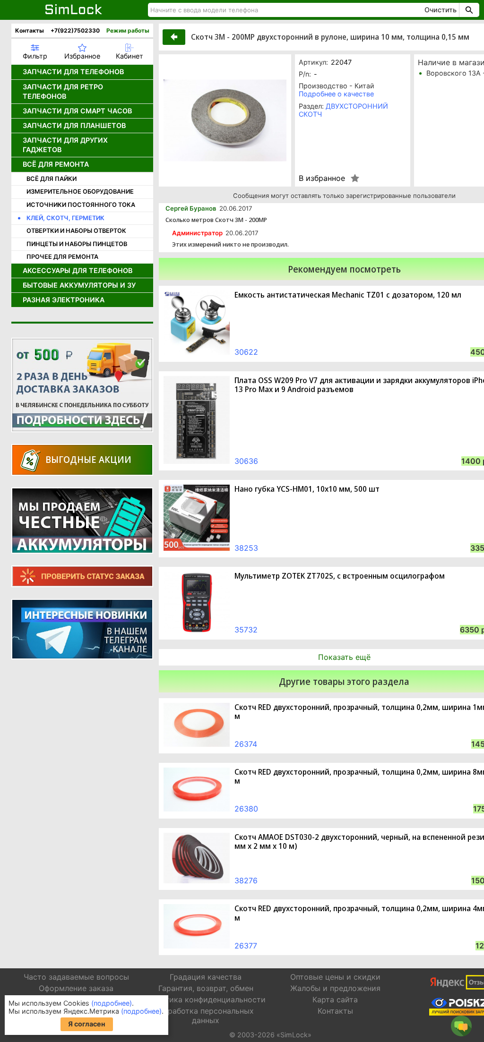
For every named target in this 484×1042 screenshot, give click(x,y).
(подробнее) (111, 1003)
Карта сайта (335, 999)
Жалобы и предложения (335, 988)
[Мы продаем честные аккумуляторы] (82, 520)
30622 (246, 352)
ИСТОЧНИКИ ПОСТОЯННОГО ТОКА (80, 204)
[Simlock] (74, 10)
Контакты (29, 30)
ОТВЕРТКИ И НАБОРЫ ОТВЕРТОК (76, 230)
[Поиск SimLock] (468, 10)
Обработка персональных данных (206, 1015)
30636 (246, 461)
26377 (245, 945)
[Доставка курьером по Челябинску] (82, 385)
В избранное (322, 178)
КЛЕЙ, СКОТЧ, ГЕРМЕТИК (65, 218)
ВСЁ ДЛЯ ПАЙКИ (51, 178)
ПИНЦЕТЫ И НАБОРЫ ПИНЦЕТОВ (76, 244)
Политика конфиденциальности (206, 999)
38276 (246, 880)
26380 (246, 808)
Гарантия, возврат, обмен (205, 988)
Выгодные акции (88, 459)
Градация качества (206, 977)
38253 (246, 548)
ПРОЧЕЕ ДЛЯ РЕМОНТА (62, 256)
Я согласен (86, 1024)
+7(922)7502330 (75, 30)
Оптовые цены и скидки (335, 977)
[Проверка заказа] (82, 576)
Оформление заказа (76, 988)
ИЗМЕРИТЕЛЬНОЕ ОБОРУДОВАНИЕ (80, 191)
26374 (245, 744)
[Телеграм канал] (82, 629)
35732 (246, 629)
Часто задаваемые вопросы (76, 977)
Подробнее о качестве (336, 94)
